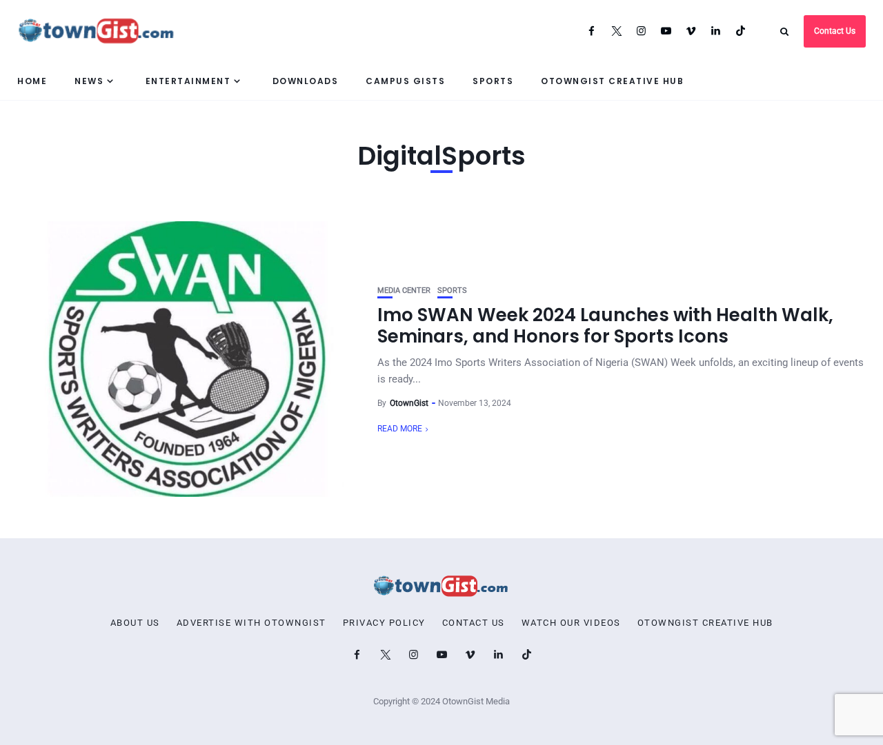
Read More (399, 428)
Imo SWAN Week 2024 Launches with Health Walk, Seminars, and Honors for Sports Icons (605, 326)
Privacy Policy (384, 623)
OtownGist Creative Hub (612, 81)
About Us (135, 623)
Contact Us (834, 31)
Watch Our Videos (571, 623)
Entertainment (188, 81)
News (89, 81)
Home (32, 81)
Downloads (305, 81)
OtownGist (409, 403)
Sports (493, 81)
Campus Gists (405, 81)
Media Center (403, 290)
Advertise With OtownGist (251, 623)
